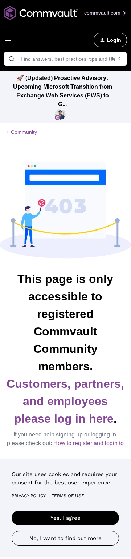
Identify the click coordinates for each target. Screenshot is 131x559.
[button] (8, 41)
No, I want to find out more (65, 538)
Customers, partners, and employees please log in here (65, 401)
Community (24, 132)
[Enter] (12, 59)
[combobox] (65, 59)
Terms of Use (68, 495)
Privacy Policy (29, 495)
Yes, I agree (65, 518)
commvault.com (103, 13)
